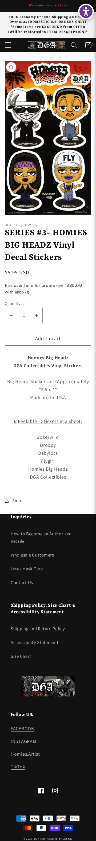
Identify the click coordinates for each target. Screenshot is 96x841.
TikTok (18, 767)
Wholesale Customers (32, 555)
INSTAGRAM (23, 741)
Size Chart (21, 656)
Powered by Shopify (59, 838)
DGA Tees (40, 838)
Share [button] (18, 500)
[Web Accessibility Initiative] (86, 11)
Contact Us (22, 582)
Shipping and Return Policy (38, 629)
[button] (8, 45)
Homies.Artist (25, 754)
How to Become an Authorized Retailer (41, 537)
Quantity (13, 303)
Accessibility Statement (35, 642)
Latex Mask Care (27, 569)
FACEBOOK (22, 728)
